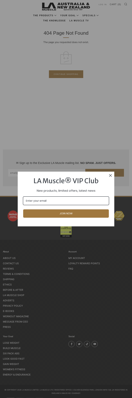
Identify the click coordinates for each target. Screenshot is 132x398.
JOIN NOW (66, 213)
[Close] (110, 175)
